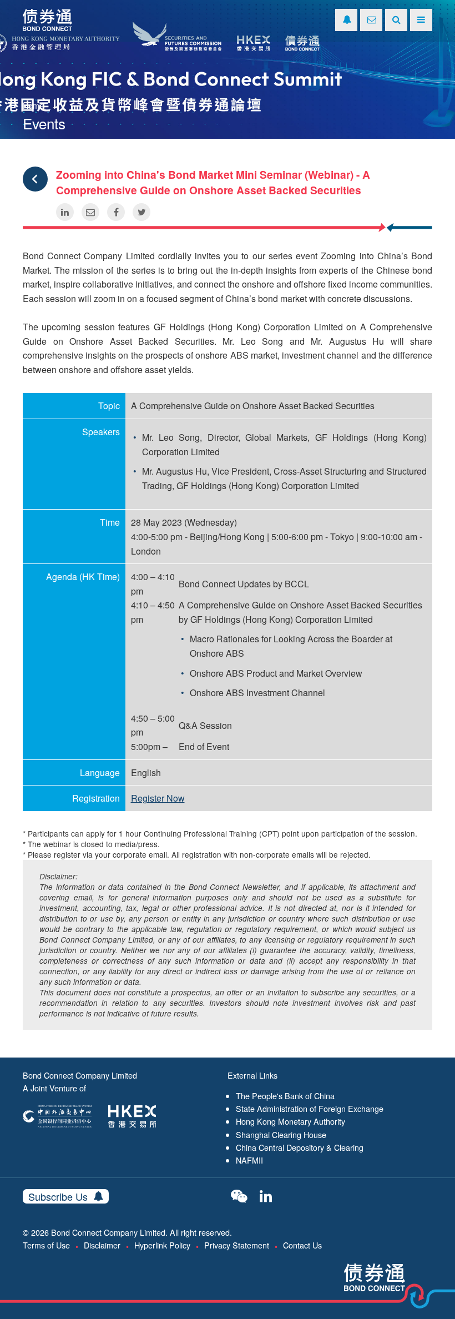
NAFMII (249, 1160)
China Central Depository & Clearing (299, 1147)
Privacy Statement (236, 1245)
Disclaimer (102, 1245)
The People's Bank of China (285, 1095)
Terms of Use (46, 1245)
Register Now (158, 798)
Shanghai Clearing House (281, 1134)
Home (33, 105)
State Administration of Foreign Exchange (309, 1108)
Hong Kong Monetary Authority (290, 1121)
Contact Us (302, 1245)
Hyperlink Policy (162, 1245)
